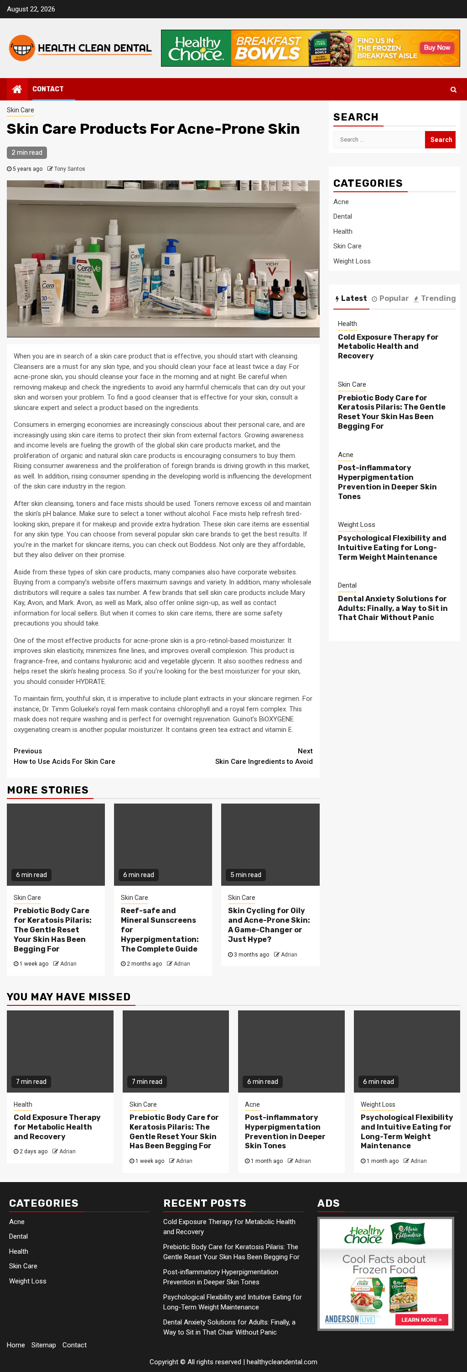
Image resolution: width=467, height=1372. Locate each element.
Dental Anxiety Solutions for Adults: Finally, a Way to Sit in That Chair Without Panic (393, 608)
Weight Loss (352, 261)
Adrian (68, 964)
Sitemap (43, 1345)
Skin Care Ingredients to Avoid (264, 756)
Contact (48, 89)
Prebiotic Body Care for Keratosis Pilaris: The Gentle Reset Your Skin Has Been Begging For (53, 929)
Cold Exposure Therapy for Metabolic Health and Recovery (388, 347)
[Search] (453, 89)
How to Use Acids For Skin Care (64, 756)
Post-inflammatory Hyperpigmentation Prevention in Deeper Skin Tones (387, 481)
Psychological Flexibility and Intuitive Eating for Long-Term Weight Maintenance (392, 548)
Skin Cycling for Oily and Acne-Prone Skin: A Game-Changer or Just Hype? (269, 924)
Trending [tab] (438, 298)
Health (343, 231)
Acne (341, 202)
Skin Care (20, 110)
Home (16, 1345)
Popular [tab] (394, 298)
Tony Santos (69, 169)
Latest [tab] (354, 298)
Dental (342, 216)
